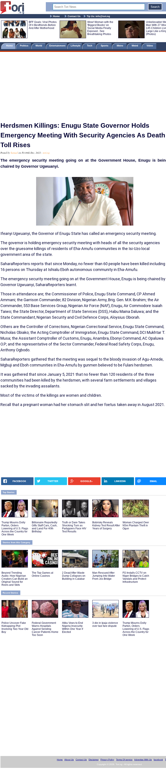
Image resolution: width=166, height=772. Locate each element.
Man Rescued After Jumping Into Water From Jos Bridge (103, 575)
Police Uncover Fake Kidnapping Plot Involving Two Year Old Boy (15, 627)
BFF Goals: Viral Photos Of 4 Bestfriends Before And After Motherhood (43, 25)
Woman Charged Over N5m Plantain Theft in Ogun (136, 525)
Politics (24, 45)
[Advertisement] (83, 85)
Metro (120, 45)
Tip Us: (98, 16)
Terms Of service (124, 759)
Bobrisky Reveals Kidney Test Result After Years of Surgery (106, 525)
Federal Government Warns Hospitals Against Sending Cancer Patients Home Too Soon (45, 629)
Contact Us (74, 16)
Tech (90, 45)
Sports (105, 45)
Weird (135, 45)
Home (56, 16)
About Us (69, 759)
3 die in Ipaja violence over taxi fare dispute (105, 624)
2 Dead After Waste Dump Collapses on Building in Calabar (73, 575)
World (39, 45)
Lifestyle (75, 45)
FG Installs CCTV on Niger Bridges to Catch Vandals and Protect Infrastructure (136, 577)
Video (150, 45)
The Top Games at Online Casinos (42, 574)
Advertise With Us (143, 759)
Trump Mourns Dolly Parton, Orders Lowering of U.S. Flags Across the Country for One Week (15, 528)
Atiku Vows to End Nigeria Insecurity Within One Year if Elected (72, 627)
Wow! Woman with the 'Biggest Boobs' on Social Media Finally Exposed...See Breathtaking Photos (100, 28)
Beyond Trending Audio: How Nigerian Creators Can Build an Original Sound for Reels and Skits (15, 578)
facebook (158, 759)
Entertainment (57, 45)
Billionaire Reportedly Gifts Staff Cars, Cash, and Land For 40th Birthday (44, 527)
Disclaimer (94, 759)
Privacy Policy (107, 759)
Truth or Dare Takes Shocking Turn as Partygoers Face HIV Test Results (74, 527)
